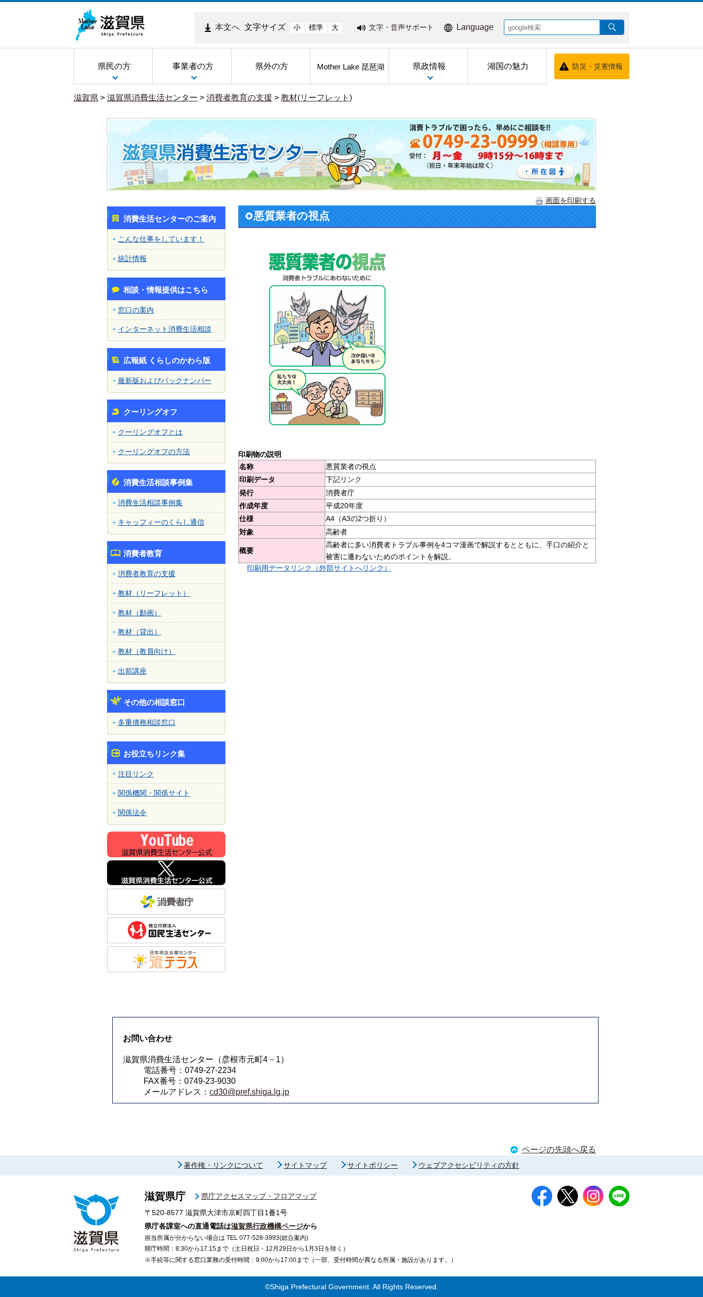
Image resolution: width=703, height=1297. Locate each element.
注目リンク (136, 774)
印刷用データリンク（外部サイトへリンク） (319, 568)
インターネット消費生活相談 (165, 329)
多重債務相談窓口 (146, 722)
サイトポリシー (372, 1165)
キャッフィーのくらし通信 (161, 522)
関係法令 (132, 812)
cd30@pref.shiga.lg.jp (249, 1091)
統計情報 (132, 258)
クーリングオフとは (150, 432)
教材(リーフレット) (316, 97)
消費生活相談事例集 (150, 502)
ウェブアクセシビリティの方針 (468, 1165)
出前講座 (132, 671)
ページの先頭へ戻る (559, 1149)
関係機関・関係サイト (154, 793)
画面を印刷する (571, 200)
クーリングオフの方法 (154, 451)
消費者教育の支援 (239, 97)
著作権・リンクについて (223, 1165)
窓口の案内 (136, 310)
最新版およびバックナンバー (165, 380)
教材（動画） (139, 613)
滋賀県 (86, 97)
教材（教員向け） (146, 651)
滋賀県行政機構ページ (267, 1226)
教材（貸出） (139, 632)
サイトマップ (305, 1165)
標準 (316, 27)
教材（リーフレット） (154, 593)
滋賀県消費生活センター (152, 97)
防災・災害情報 (597, 66)
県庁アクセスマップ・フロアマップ (259, 1196)
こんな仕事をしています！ (161, 239)
